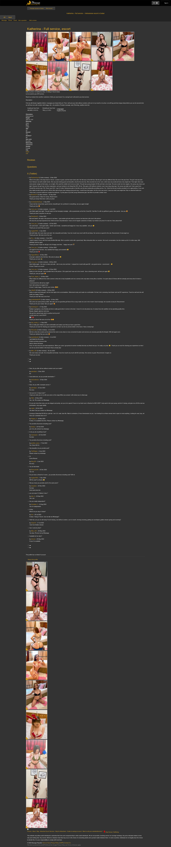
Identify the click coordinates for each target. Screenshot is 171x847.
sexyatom (34, 486)
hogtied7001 (34, 477)
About (34, 831)
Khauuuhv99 (34, 469)
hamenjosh (34, 435)
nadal (32, 408)
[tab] (85, 159)
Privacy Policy (55, 843)
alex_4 (33, 496)
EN (154, 3)
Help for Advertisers (60, 831)
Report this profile (33, 559)
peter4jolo (34, 371)
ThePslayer (34, 451)
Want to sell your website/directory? (93, 831)
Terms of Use (46, 843)
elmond (33, 539)
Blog (38, 831)
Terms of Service (72, 845)
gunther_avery (35, 443)
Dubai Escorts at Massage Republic (33, 3)
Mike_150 (34, 531)
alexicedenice (35, 379)
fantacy (33, 426)
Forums (29, 831)
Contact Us (67, 843)
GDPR (61, 843)
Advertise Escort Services (47, 831)
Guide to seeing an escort (74, 831)
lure (32, 514)
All (4, 17)
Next (10, 17)
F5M (32, 398)
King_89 (33, 461)
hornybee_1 (34, 504)
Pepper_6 (34, 418)
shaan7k (33, 522)
